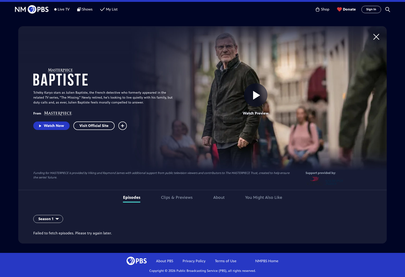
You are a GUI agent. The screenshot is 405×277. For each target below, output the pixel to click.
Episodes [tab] (131, 197)
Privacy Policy (194, 261)
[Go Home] (376, 37)
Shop (325, 9)
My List (112, 9)
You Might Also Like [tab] (263, 197)
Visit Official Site (94, 125)
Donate (349, 9)
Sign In (371, 9)
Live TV (64, 9)
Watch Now (54, 125)
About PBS (164, 261)
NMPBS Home (266, 261)
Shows (87, 9)
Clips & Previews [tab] (177, 197)
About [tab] (219, 197)
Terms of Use (225, 261)
